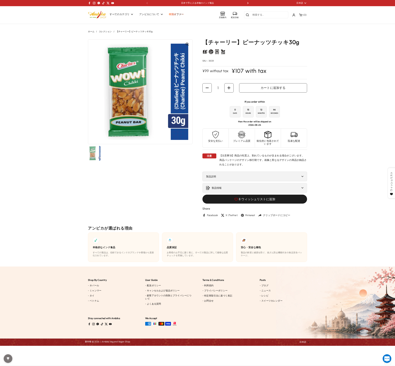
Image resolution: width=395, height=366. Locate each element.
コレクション (105, 31)
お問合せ (208, 300)
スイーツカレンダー (271, 300)
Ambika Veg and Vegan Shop (116, 341)
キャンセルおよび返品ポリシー (162, 290)
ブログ (264, 285)
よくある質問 (153, 303)
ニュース (265, 290)
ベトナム (93, 300)
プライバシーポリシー (215, 290)
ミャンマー (94, 290)
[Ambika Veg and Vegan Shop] (97, 15)
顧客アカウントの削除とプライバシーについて (168, 297)
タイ (91, 295)
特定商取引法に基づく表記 (217, 295)
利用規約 (208, 285)
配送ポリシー (153, 285)
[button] (303, 15)
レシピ (264, 295)
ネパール (93, 285)
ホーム (91, 31)
